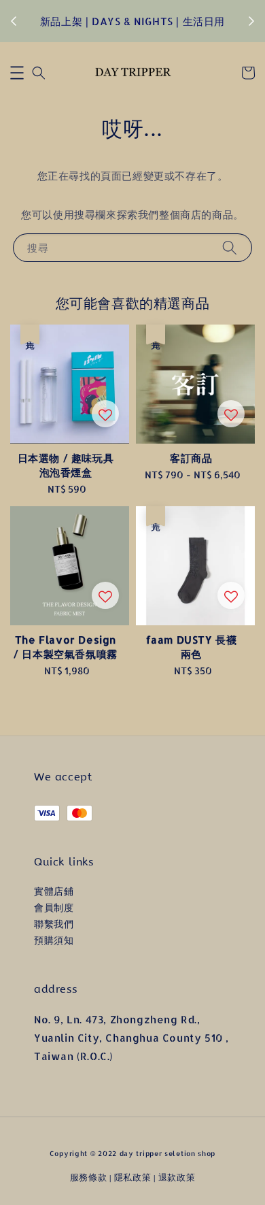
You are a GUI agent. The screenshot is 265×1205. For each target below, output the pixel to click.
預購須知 (53, 940)
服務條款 (88, 1177)
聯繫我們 (53, 923)
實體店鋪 (53, 891)
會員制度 (53, 907)
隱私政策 (133, 1177)
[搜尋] (229, 247)
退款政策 (177, 1177)
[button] (17, 73)
